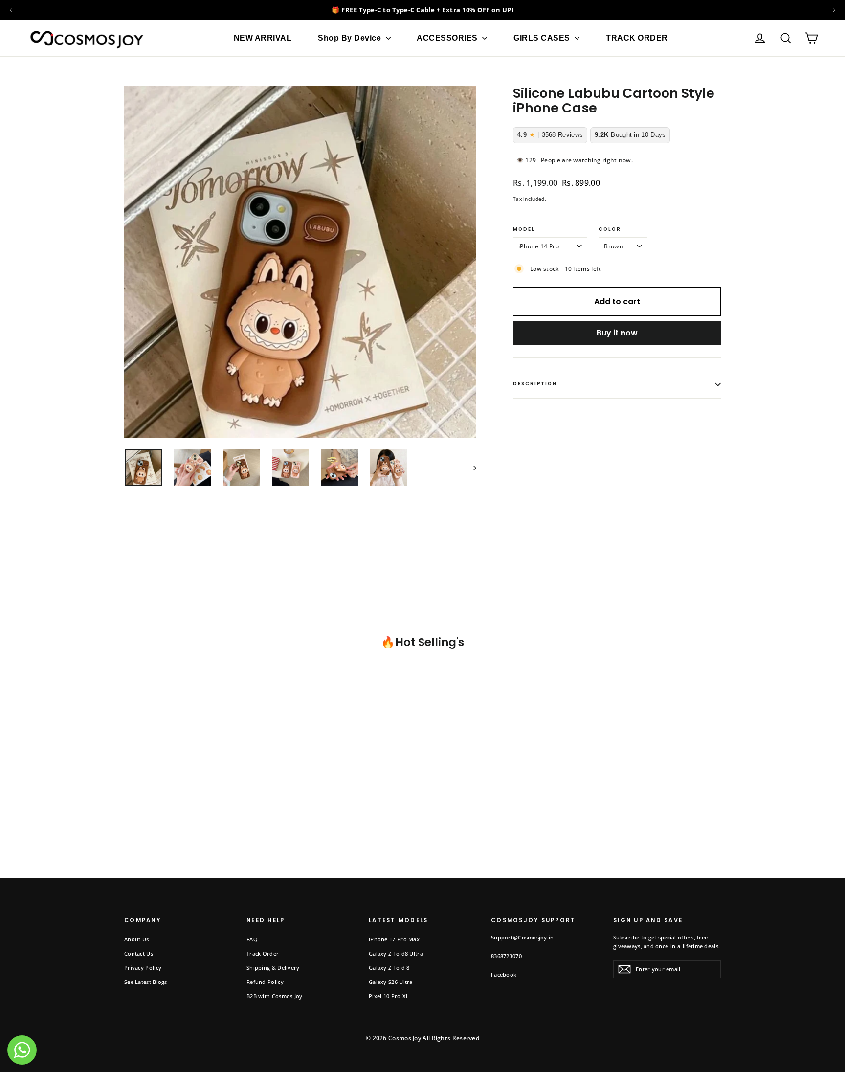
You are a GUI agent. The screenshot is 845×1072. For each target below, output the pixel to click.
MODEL (524, 229)
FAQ (252, 939)
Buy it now (617, 332)
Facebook (503, 974)
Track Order (262, 953)
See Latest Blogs (145, 981)
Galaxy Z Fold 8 (389, 967)
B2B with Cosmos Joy (274, 996)
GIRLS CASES (542, 38)
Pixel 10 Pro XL (389, 996)
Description (535, 383)
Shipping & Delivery (273, 967)
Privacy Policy (142, 967)
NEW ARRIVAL (263, 38)
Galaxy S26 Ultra (391, 981)
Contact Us (138, 953)
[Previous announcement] (11, 10)
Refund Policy (265, 981)
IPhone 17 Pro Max (394, 939)
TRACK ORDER (637, 38)
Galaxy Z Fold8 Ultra (396, 953)
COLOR (610, 229)
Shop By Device (350, 38)
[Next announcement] (834, 10)
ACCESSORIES (448, 38)
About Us (136, 939)
